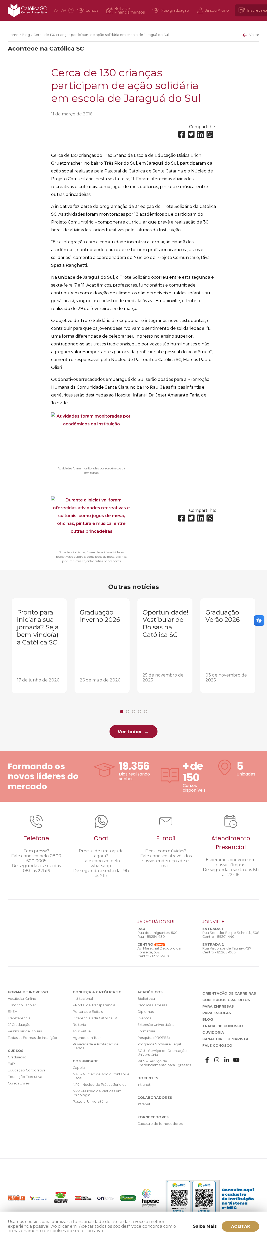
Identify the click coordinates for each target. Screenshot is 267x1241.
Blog (26, 35)
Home (13, 35)
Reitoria (79, 1025)
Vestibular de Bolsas (25, 1031)
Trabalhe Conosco (222, 1026)
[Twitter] (191, 134)
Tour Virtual (82, 1031)
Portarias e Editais (88, 1012)
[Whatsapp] (210, 134)
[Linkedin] (200, 134)
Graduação (17, 1057)
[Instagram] (217, 1060)
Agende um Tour (87, 1038)
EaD (11, 1064)
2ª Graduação (19, 1025)
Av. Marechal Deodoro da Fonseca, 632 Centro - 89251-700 (159, 952)
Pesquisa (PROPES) (153, 1038)
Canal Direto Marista (225, 1039)
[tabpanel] (39, 645)
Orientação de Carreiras (229, 993)
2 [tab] (127, 711)
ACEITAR (240, 1226)
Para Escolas (216, 1013)
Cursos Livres (18, 1083)
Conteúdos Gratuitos (226, 1000)
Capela (79, 1068)
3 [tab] (133, 711)
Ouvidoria (213, 1032)
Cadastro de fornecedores (160, 1124)
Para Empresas (218, 1006)
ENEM (12, 1012)
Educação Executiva (25, 1077)
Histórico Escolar (22, 1005)
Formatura (146, 1031)
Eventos (144, 1018)
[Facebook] (181, 134)
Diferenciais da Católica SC (95, 1018)
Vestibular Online (22, 999)
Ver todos (129, 732)
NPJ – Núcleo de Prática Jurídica (99, 1085)
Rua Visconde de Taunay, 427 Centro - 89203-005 (226, 950)
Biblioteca (146, 999)
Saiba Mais (205, 1226)
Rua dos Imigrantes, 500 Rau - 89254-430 (157, 935)
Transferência (19, 1018)
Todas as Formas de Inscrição (32, 1038)
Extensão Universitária (155, 1025)
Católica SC (27, 10)
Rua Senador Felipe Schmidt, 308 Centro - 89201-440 (230, 935)
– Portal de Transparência (94, 1005)
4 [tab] (139, 711)
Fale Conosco (217, 1045)
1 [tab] (121, 711)
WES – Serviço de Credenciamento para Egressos (164, 1063)
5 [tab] (145, 711)
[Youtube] (236, 1060)
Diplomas (145, 1012)
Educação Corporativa (27, 1070)
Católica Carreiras (152, 1005)
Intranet (143, 1085)
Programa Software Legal (159, 1044)
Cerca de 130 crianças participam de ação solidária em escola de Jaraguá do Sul (101, 35)
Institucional (83, 999)
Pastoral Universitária (90, 1101)
